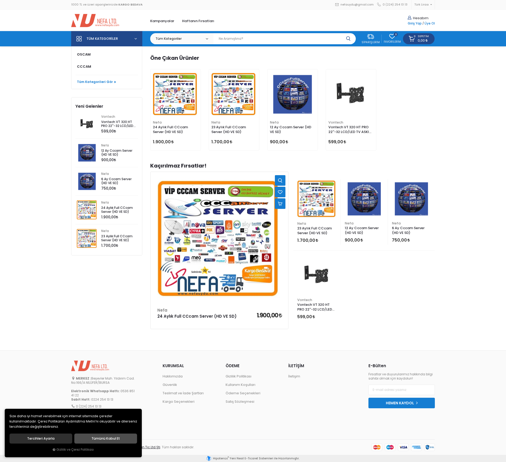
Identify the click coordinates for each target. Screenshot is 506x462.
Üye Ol (430, 23)
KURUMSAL (173, 366)
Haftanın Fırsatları (198, 21)
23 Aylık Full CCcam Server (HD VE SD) (228, 129)
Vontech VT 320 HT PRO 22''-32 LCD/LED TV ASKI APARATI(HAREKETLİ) (348, 129)
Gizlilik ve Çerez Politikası (75, 449)
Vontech (335, 122)
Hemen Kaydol (400, 403)
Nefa (157, 122)
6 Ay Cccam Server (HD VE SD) (408, 230)
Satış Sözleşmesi (240, 401)
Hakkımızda (173, 376)
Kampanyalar (162, 21)
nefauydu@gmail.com (357, 4)
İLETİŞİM (296, 366)
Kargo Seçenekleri (178, 401)
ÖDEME (233, 366)
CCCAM (84, 66)
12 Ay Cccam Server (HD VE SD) (290, 129)
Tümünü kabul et (105, 438)
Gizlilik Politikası (238, 376)
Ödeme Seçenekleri (243, 393)
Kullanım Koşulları (240, 384)
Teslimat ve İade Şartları (183, 393)
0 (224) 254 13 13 (394, 4)
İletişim (294, 376)
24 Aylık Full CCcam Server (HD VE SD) (170, 129)
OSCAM (84, 54)
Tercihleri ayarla (41, 438)
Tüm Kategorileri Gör (95, 81)
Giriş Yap (415, 23)
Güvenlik (170, 384)
